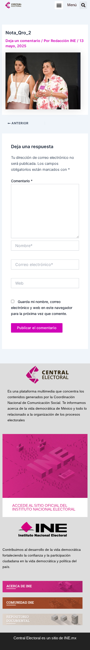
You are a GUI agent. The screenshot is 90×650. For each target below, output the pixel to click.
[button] (59, 5)
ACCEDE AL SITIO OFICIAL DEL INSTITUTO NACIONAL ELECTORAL (43, 507)
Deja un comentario (23, 41)
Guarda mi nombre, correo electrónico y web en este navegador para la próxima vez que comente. (41, 308)
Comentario (21, 181)
